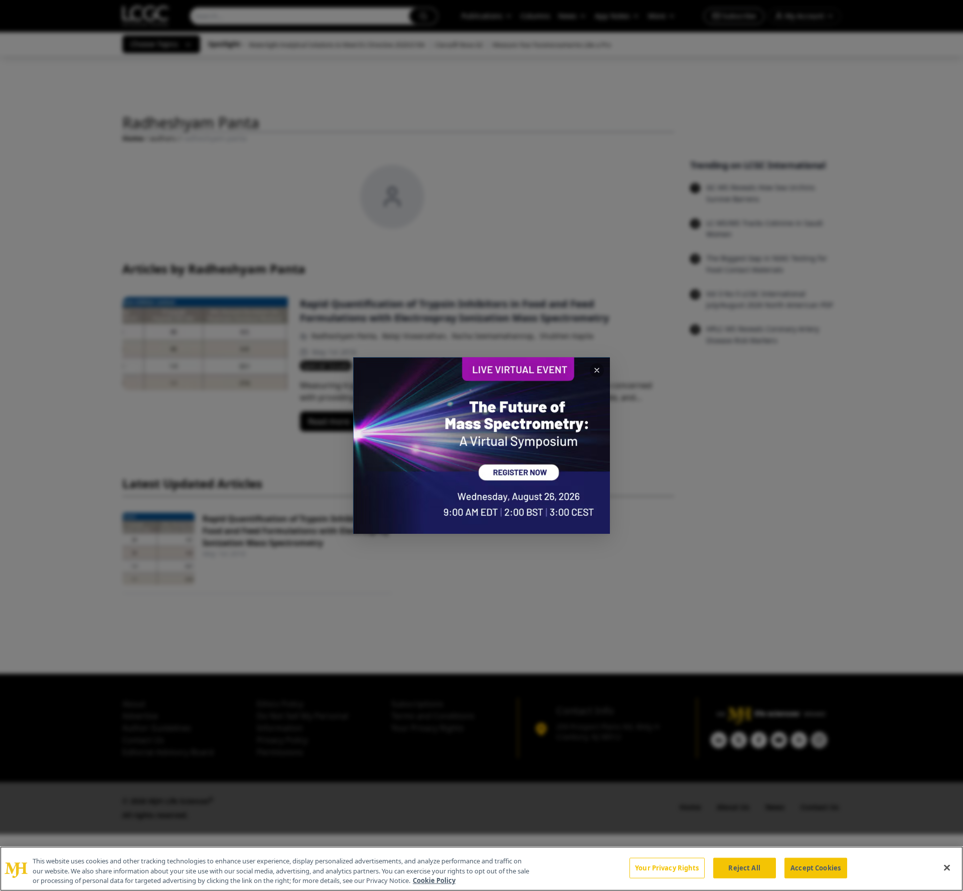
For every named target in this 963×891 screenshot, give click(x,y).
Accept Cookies (815, 867)
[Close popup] (597, 370)
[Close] (947, 867)
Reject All (744, 867)
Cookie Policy (434, 880)
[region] (481, 868)
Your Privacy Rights (667, 867)
